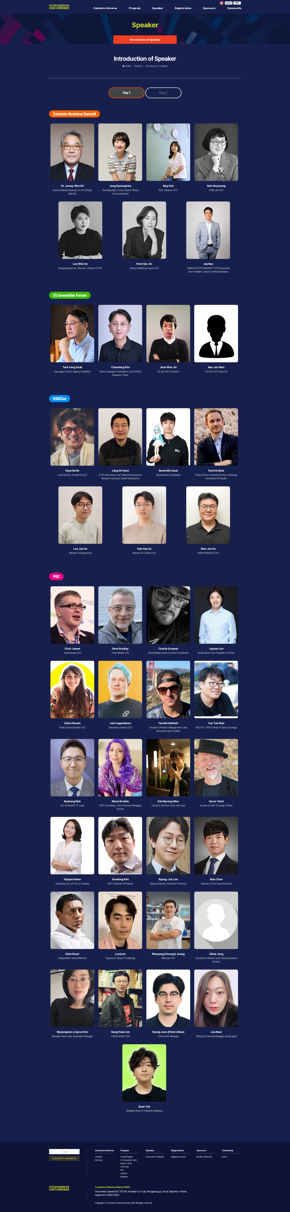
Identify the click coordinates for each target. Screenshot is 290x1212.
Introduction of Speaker (145, 39)
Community (234, 8)
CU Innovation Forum (128, 1160)
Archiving (98, 1160)
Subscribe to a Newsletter (64, 1158)
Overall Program (126, 1157)
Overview (98, 1157)
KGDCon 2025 (126, 1163)
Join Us (229, 3)
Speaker (157, 8)
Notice (224, 1157)
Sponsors (209, 8)
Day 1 (126, 93)
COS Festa (124, 1167)
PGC (122, 1170)
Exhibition (124, 1177)
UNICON (123, 1173)
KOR (237, 3)
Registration (183, 8)
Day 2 (163, 93)
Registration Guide (178, 1157)
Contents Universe (105, 8)
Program (135, 8)
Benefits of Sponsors (204, 1157)
